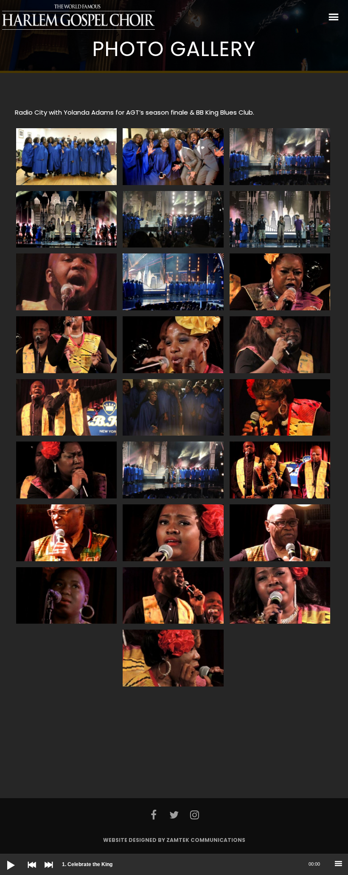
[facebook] (153, 814)
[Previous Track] (29, 871)
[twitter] (174, 814)
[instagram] (194, 814)
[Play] (4, 858)
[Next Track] (46, 871)
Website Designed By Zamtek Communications (174, 840)
